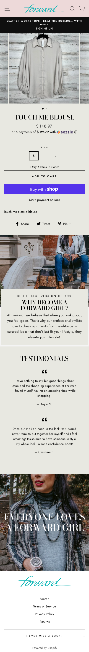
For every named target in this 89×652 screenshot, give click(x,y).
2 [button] (47, 109)
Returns (44, 621)
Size (44, 147)
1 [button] (43, 109)
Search (44, 598)
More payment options (44, 199)
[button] (44, 132)
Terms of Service (44, 606)
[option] (44, 25)
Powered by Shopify (44, 648)
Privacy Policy (44, 614)
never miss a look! (44, 636)
